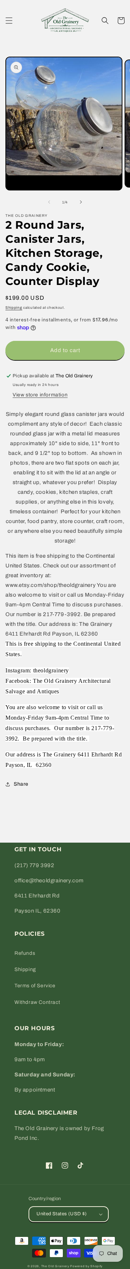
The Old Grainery (55, 1266)
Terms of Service (35, 985)
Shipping (13, 307)
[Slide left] (49, 202)
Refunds (24, 953)
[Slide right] (81, 202)
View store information (40, 395)
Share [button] (21, 784)
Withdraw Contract (37, 1002)
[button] (9, 20)
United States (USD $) (61, 1213)
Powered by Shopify (86, 1266)
